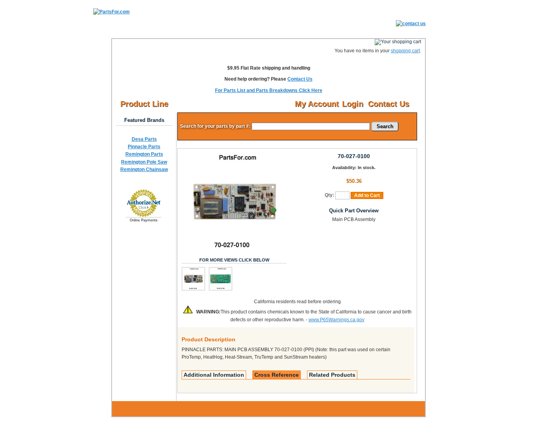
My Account (317, 103)
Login (352, 103)
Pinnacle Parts (144, 146)
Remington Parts (144, 154)
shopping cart (405, 50)
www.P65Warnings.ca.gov (336, 319)
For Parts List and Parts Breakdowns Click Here (268, 90)
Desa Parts (144, 139)
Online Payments (144, 220)
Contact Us (300, 79)
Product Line (144, 103)
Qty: (329, 195)
